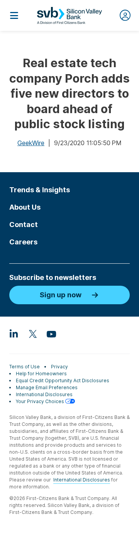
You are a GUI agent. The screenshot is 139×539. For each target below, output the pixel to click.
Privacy (59, 367)
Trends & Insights (39, 190)
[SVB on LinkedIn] (14, 333)
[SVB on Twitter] (32, 333)
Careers (23, 242)
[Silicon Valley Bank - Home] (69, 15)
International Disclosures (44, 394)
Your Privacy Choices (40, 401)
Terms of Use (24, 367)
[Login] (125, 15)
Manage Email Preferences (47, 387)
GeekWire (30, 143)
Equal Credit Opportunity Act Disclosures (62, 380)
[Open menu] (14, 15)
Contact (23, 224)
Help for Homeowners (41, 373)
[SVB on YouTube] (51, 333)
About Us (25, 207)
